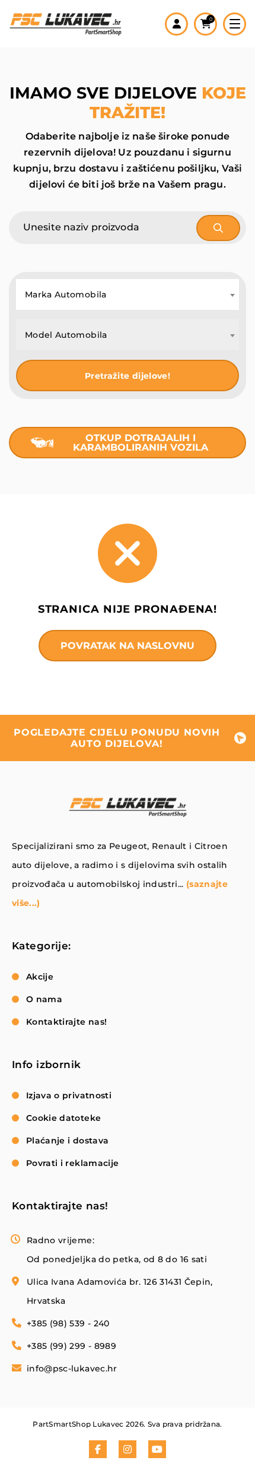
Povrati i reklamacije (72, 1163)
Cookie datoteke (63, 1118)
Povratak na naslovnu (127, 645)
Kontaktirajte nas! (66, 1021)
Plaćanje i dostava (67, 1140)
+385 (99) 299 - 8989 (71, 1346)
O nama (44, 999)
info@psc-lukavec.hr (72, 1368)
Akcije (39, 976)
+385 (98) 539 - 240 (68, 1323)
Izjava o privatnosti (68, 1095)
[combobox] (127, 294)
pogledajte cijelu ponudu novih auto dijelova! (117, 738)
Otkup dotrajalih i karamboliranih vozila (140, 442)
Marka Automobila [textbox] (66, 294)
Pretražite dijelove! (127, 375)
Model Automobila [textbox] (66, 335)
